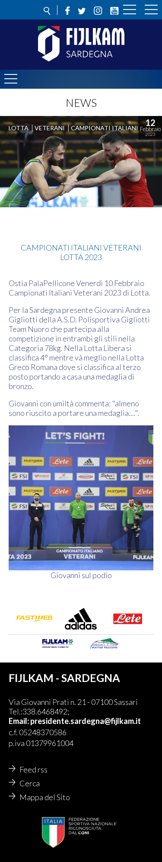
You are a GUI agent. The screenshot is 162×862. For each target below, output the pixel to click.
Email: (19, 721)
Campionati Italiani (104, 128)
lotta (19, 128)
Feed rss (33, 769)
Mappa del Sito (44, 797)
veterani (50, 128)
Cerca (29, 783)
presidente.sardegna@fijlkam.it (85, 721)
